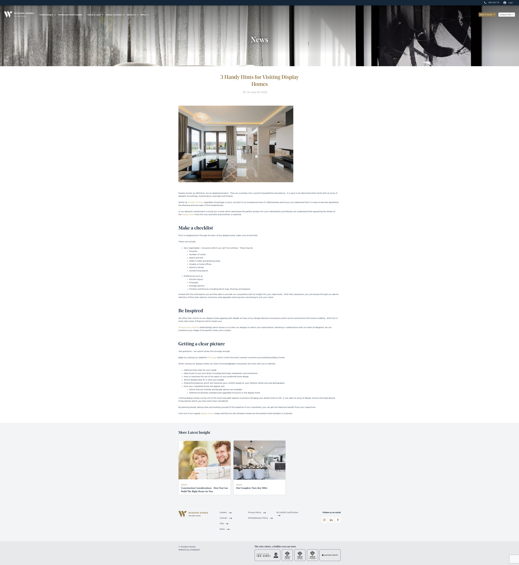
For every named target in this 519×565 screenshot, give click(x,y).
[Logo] (19, 14)
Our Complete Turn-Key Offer (251, 488)
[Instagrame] (324, 520)
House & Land (94, 15)
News (222, 529)
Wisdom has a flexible (188, 327)
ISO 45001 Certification (287, 512)
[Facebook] (338, 520)
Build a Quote (486, 15)
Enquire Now (505, 15)
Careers (223, 512)
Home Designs (46, 15)
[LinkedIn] (331, 520)
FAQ (222, 523)
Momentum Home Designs (70, 15)
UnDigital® (194, 550)
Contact (224, 518)
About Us (131, 15)
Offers (143, 15)
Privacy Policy (255, 512)
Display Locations (113, 15)
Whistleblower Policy (258, 518)
